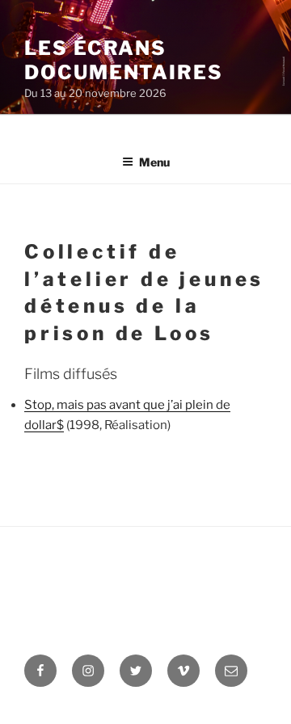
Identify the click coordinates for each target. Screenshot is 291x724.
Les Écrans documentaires (123, 60)
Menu (154, 162)
